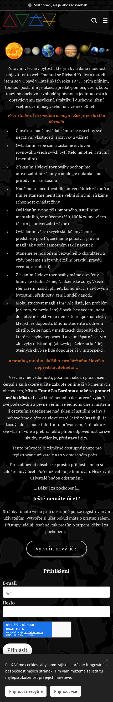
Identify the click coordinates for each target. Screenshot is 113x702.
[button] (94, 20)
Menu (105, 20)
